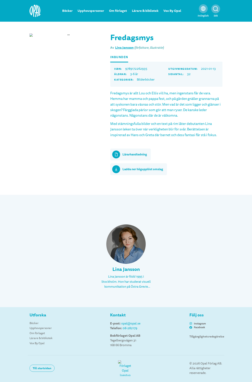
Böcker (67, 10)
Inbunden (119, 57)
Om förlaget (118, 10)
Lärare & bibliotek (145, 10)
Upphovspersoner (91, 10)
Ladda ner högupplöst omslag (142, 169)
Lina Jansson (124, 47)
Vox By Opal (172, 10)
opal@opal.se (130, 323)
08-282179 (130, 328)
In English (203, 16)
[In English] (203, 8)
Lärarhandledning (134, 154)
